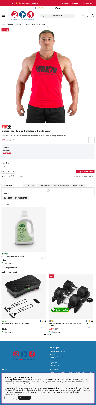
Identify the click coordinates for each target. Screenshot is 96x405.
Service (52, 354)
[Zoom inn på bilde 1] (47, 75)
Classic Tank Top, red (39, 24)
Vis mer (5, 193)
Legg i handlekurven (85, 172)
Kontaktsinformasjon (57, 357)
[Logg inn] (83, 16)
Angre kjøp (53, 363)
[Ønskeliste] (88, 16)
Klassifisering (54, 365)
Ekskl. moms (65, 3)
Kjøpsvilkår (53, 360)
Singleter (27, 24)
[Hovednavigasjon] (3, 16)
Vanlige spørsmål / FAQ (58, 351)
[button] (25, 3)
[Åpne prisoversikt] (13, 140)
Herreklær (10, 24)
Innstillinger (10, 398)
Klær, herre (7, 153)
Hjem (3, 24)
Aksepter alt (24, 398)
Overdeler (19, 24)
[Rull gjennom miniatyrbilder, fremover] (47, 26)
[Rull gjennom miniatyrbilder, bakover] (47, 30)
